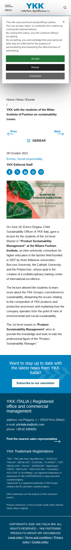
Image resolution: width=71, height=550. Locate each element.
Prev (13, 131)
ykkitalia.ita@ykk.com (30, 424)
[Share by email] (41, 172)
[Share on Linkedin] (25, 172)
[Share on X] (17, 172)
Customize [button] (35, 75)
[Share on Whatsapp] (33, 172)
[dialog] (35, 50)
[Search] (62, 8)
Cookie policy (40, 541)
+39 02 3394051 (26, 429)
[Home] (35, 8)
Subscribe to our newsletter (35, 383)
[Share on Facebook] (9, 172)
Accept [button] (35, 58)
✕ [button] (64, 21)
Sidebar (39, 140)
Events (11, 159)
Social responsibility (30, 159)
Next (57, 131)
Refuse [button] (35, 67)
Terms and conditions (38, 537)
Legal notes (15, 537)
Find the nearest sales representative (32, 438)
